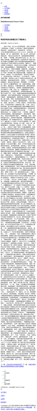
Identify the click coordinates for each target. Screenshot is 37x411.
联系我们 (7, 14)
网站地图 (29, 407)
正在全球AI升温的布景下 (14, 364)
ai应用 (6, 12)
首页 (5, 6)
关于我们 (7, 8)
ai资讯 (6, 10)
